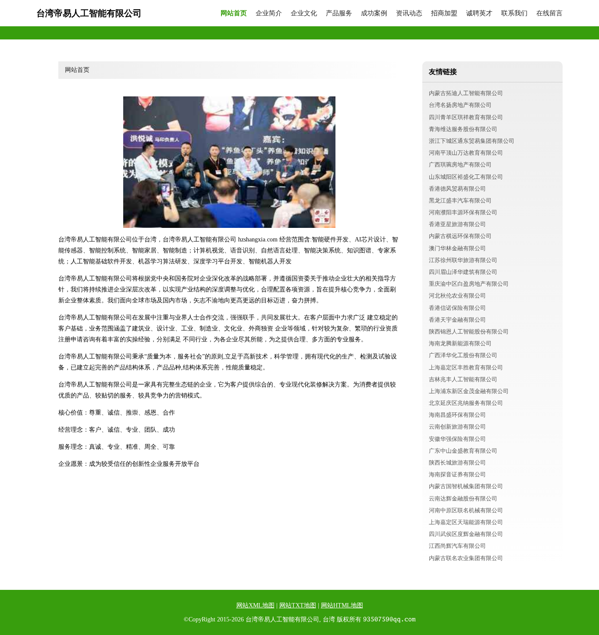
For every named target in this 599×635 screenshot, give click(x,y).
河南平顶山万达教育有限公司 (466, 152)
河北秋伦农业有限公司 (457, 295)
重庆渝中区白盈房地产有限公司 (469, 283)
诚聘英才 (479, 13)
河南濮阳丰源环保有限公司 (463, 212)
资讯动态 (409, 13)
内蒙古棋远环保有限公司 (460, 236)
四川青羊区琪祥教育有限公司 (466, 117)
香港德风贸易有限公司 (457, 188)
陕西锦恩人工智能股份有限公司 (469, 331)
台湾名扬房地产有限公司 (460, 105)
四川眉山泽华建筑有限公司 (463, 272)
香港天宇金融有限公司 (457, 319)
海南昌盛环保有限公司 (457, 415)
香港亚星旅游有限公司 (457, 224)
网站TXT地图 (297, 605)
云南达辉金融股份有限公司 (463, 498)
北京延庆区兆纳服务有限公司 (466, 403)
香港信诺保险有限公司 (457, 308)
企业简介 (269, 13)
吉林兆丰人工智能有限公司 (463, 379)
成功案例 (374, 13)
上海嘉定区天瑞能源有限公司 (466, 522)
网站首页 (234, 13)
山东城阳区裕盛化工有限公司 (466, 177)
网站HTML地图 (342, 605)
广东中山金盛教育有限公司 (463, 450)
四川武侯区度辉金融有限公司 (466, 534)
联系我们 (514, 13)
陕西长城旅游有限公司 (457, 462)
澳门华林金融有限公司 (457, 248)
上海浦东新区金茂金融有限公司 (469, 391)
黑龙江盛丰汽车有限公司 (460, 200)
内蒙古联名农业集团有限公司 (466, 558)
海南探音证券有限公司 (457, 474)
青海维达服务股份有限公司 (463, 129)
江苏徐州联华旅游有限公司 (463, 260)
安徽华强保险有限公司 (457, 439)
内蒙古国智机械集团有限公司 (466, 486)
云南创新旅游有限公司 (457, 426)
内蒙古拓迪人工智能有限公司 (466, 93)
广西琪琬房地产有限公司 (460, 164)
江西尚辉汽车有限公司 (457, 546)
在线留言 (549, 13)
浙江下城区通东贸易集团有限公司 (471, 141)
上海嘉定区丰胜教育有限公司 (466, 367)
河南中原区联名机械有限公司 (466, 510)
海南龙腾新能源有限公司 (460, 343)
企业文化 (304, 13)
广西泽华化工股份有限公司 (463, 355)
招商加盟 (444, 13)
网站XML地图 (255, 605)
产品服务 (339, 13)
